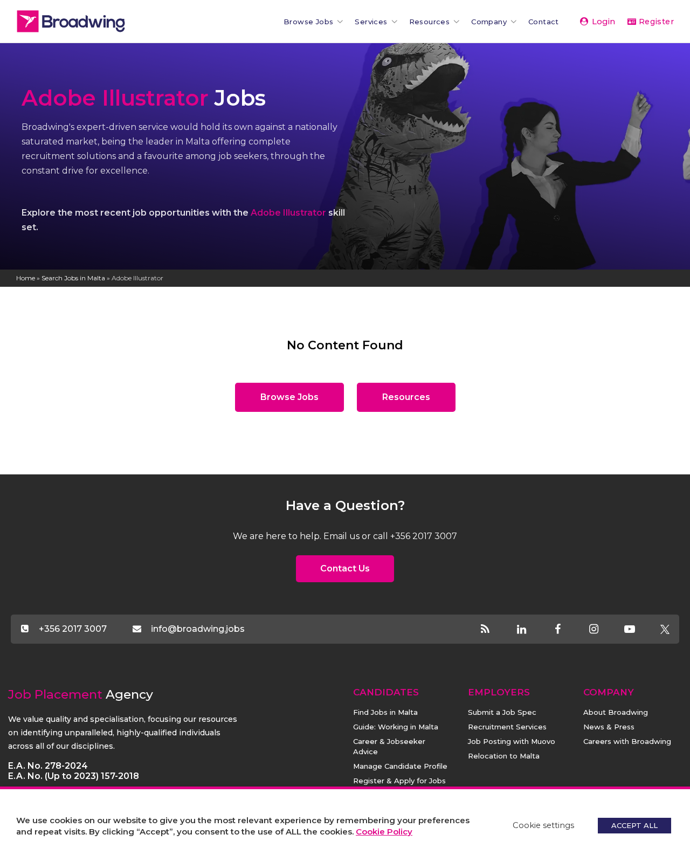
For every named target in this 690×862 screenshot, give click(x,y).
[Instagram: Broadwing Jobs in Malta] (603, 630)
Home (25, 278)
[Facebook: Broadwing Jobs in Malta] (567, 630)
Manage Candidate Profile (400, 766)
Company (489, 21)
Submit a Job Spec (502, 712)
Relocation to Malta (504, 755)
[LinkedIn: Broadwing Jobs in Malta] (531, 630)
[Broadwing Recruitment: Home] (89, 21)
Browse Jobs (308, 21)
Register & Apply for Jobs (399, 780)
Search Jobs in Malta (73, 278)
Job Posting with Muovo (511, 741)
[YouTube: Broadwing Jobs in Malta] (639, 630)
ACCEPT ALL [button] (634, 825)
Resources (429, 21)
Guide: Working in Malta (395, 726)
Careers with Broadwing (627, 741)
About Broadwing (615, 712)
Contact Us (345, 568)
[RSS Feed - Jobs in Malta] (495, 630)
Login (602, 21)
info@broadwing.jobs (197, 629)
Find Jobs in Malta (385, 712)
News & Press (608, 726)
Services (371, 21)
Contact (543, 21)
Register (655, 21)
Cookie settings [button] (543, 825)
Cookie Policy (384, 831)
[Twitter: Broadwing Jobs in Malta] (664, 630)
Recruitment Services (507, 726)
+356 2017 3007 (73, 629)
